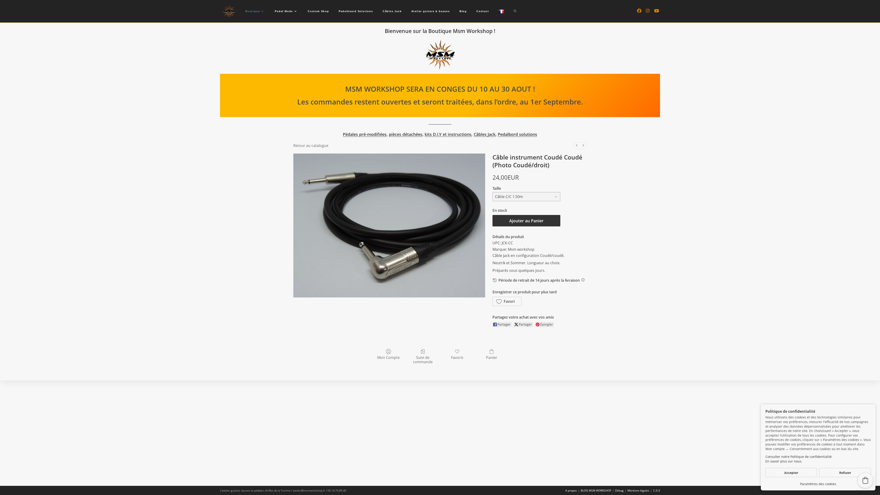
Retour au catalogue (310, 145)
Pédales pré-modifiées (365, 134)
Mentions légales (638, 490)
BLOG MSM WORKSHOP (596, 490)
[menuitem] (577, 145)
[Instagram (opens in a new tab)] (647, 11)
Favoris (457, 357)
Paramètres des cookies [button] (818, 484)
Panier (491, 357)
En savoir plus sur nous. (783, 461)
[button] (507, 301)
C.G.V (656, 490)
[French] (501, 11)
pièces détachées (405, 134)
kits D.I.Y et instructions (448, 134)
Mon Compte (388, 357)
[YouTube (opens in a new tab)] (656, 11)
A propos (571, 490)
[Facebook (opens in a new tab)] (639, 11)
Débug (619, 490)
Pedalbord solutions (517, 134)
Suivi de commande (423, 359)
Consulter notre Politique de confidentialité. (799, 456)
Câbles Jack (484, 134)
